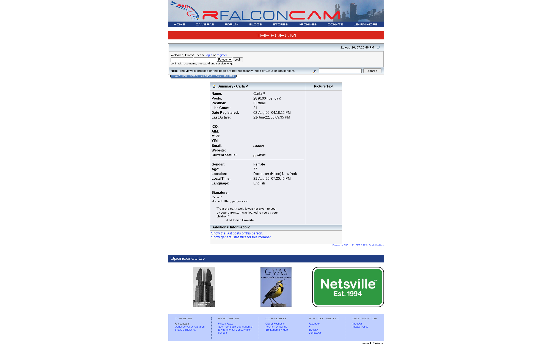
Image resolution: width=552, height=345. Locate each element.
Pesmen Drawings (276, 326)
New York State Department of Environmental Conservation (235, 328)
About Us (357, 323)
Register (229, 76)
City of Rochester (275, 323)
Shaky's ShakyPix (185, 329)
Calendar (206, 76)
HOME (179, 24)
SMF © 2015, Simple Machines (370, 245)
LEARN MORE (366, 24)
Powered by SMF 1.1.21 (343, 245)
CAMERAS (205, 24)
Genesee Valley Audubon (190, 326)
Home (177, 76)
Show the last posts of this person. (237, 233)
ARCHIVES (308, 24)
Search (194, 76)
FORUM (231, 24)
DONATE (335, 24)
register (222, 55)
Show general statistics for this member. (241, 237)
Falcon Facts (225, 323)
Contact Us (315, 332)
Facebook (314, 323)
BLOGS (255, 24)
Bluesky (313, 329)
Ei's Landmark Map (276, 329)
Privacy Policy (360, 326)
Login (218, 76)
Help (185, 76)
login (209, 55)
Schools (222, 332)
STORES (280, 24)
